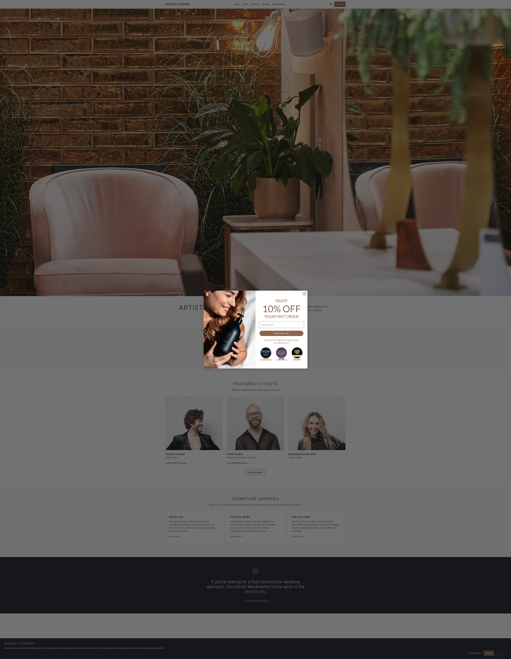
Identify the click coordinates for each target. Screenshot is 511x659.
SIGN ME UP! (281, 333)
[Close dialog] (304, 293)
